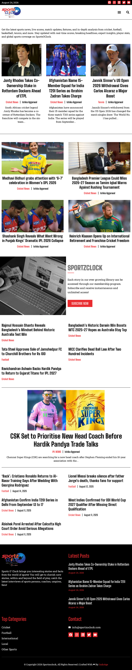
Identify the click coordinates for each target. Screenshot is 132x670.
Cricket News (12, 102)
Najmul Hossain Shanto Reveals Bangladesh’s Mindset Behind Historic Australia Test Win (28, 330)
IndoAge (103, 664)
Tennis (101, 102)
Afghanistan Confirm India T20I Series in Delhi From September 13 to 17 (30, 502)
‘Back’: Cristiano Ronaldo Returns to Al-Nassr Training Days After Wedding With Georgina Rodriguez (30, 480)
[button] (119, 12)
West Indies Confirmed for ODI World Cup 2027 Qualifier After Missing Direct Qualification (97, 504)
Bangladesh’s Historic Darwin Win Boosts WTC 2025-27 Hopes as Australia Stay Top (97, 327)
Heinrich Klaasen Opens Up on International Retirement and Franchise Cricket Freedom (99, 238)
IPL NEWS (56, 451)
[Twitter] (124, 2)
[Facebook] (109, 2)
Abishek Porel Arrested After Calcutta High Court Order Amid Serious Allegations (31, 526)
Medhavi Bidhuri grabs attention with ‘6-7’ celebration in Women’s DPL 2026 (32, 180)
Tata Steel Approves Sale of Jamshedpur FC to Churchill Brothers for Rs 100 (32, 351)
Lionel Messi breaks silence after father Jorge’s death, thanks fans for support (96, 478)
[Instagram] (114, 2)
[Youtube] (128, 2)
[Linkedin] (119, 2)
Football (5, 359)
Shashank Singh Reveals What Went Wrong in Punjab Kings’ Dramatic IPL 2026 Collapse (32, 238)
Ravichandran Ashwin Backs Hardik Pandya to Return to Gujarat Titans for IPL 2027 (31, 370)
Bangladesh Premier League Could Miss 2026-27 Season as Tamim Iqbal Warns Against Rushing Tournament (99, 182)
